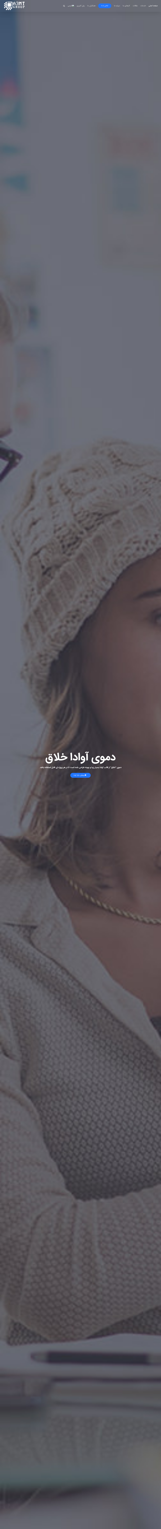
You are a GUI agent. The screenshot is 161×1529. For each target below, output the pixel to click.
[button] (64, 6)
